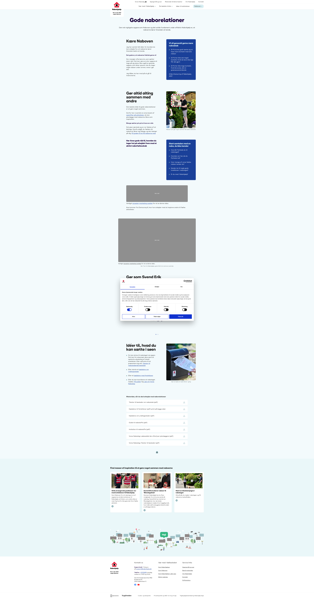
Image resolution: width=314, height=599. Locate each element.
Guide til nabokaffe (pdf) (138, 422)
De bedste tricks (165, 6)
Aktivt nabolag (163, 577)
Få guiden (137, 382)
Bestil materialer (187, 570)
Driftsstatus (186, 580)
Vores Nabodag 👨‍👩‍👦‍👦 (141, 1)
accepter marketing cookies (142, 203)
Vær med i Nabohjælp (146, 6)
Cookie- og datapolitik (144, 595)
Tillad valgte (157, 316)
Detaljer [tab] (157, 286)
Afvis (133, 316)
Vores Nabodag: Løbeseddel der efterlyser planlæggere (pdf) (151, 436)
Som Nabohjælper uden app (167, 573)
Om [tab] (181, 286)
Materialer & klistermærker (173, 1)
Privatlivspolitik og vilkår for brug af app (165, 595)
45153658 (143, 572)
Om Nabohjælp (190, 1)
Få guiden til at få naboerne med (143, 133)
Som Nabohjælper (164, 567)
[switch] (147, 309)
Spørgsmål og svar (156, 1)
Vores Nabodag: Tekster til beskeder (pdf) (144, 443)
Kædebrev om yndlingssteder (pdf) (141, 416)
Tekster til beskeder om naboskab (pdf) (143, 402)
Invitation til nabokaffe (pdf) (139, 429)
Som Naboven (162, 570)
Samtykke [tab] (132, 287)
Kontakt (201, 1)
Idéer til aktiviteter (183, 6)
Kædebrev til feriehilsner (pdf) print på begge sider (147, 409)
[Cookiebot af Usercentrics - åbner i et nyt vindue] (185, 281)
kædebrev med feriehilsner (143, 375)
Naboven (197, 6)
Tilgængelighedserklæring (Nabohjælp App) (192, 595)
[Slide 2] (158, 334)
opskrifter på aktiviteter (135, 115)
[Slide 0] (155, 334)
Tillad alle (180, 316)
